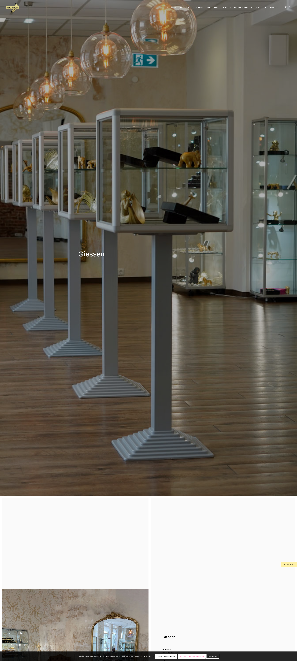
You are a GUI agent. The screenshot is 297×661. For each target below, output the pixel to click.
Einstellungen (213, 656)
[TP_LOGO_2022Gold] (12, 7)
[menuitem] (171, 7)
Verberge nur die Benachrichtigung (191, 656)
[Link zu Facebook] (289, 7)
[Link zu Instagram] (286, 7)
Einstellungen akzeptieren (166, 656)
